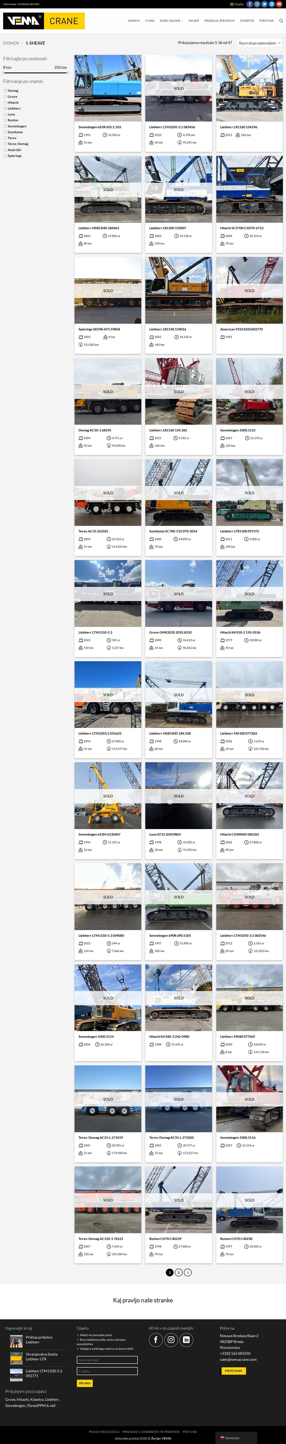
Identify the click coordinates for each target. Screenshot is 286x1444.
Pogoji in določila (104, 1432)
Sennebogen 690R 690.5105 (170, 935)
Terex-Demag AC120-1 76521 (101, 1239)
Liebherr (14, 108)
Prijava (85, 1383)
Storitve (247, 20)
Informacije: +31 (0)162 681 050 (21, 4)
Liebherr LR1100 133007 (167, 228)
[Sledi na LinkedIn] (271, 4)
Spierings (15, 156)
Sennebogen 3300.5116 (237, 1137)
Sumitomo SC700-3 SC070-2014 (173, 531)
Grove (12, 96)
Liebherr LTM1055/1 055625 (100, 733)
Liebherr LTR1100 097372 (239, 531)
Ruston (13, 120)
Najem (194, 20)
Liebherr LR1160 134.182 (168, 430)
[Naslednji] (188, 1272)
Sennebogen (17, 126)
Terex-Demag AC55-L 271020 (171, 1137)
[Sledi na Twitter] (264, 4)
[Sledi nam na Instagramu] (257, 4)
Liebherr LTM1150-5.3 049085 (101, 935)
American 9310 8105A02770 (241, 329)
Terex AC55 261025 (93, 531)
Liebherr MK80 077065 (237, 1036)
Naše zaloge (170, 20)
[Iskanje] (281, 21)
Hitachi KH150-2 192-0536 (240, 632)
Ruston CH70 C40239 (165, 1239)
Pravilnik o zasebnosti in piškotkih (151, 1432)
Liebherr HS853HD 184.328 (170, 733)
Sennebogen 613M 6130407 (99, 834)
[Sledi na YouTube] (279, 4)
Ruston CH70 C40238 (236, 1239)
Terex (12, 138)
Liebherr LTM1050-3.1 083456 (172, 127)
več (52, 1405)
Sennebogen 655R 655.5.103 (100, 127)
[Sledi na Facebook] (249, 4)
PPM (42, 1405)
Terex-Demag (18, 144)
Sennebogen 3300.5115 (237, 430)
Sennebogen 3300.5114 (96, 1036)
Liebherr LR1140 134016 (167, 329)
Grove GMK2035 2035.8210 (170, 632)
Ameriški (14, 149)
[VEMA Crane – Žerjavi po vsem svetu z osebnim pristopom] (44, 21)
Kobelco (37, 1399)
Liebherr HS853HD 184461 (99, 228)
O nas (150, 20)
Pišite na (267, 20)
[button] (237, 4)
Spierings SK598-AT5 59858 (99, 329)
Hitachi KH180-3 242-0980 (169, 1036)
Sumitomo (15, 132)
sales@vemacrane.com (238, 1359)
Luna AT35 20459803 (165, 834)
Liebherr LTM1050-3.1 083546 (243, 935)
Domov (134, 20)
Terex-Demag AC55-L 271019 (101, 1137)
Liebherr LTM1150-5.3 (95, 632)
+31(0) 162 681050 (235, 1353)
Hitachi (13, 102)
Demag (13, 90)
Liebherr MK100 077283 (238, 733)
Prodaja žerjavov (219, 20)
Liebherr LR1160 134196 (238, 127)
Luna (11, 114)
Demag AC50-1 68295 (95, 430)
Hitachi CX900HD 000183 (239, 834)
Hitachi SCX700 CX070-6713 (241, 228)
